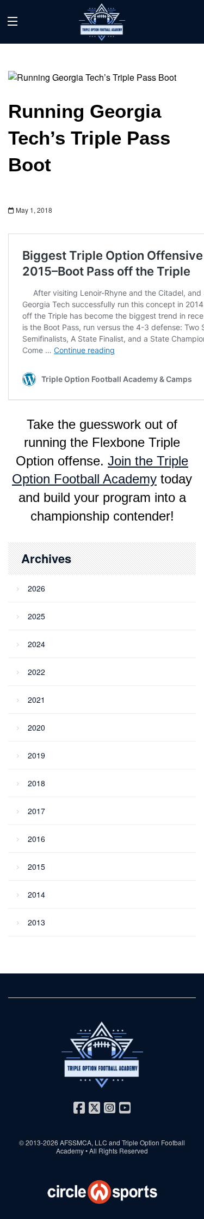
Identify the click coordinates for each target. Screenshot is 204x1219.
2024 (36, 643)
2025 (36, 616)
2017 (36, 810)
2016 (36, 838)
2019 (36, 755)
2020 (36, 727)
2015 (36, 866)
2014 (36, 894)
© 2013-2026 (39, 1142)
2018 (36, 783)
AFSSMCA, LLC (83, 1142)
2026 (36, 588)
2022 (36, 671)
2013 (36, 922)
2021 (36, 699)
